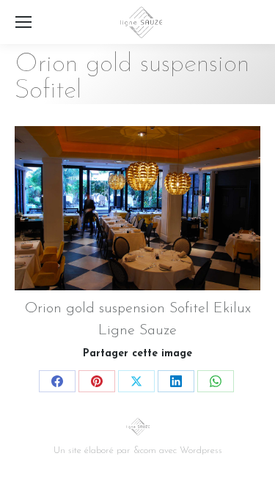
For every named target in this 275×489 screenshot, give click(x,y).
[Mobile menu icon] (23, 22)
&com (144, 450)
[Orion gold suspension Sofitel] (137, 208)
